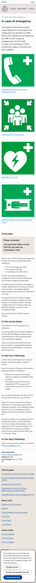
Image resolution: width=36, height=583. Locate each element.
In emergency (6, 524)
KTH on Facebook (8, 534)
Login (32, 2)
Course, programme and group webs (14, 512)
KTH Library (6, 516)
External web (6, 520)
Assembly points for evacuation (13, 134)
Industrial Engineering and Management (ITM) (18, 495)
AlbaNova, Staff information (12, 504)
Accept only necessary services (17, 572)
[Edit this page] (2, 461)
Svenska (23, 9)
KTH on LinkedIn (7, 538)
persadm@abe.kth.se (12, 446)
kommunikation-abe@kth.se (12, 454)
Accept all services (13, 577)
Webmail (5, 508)
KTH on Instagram (8, 542)
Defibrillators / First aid (10, 177)
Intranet (4, 2)
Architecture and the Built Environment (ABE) (18, 474)
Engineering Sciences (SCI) (11, 484)
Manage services (12, 567)
